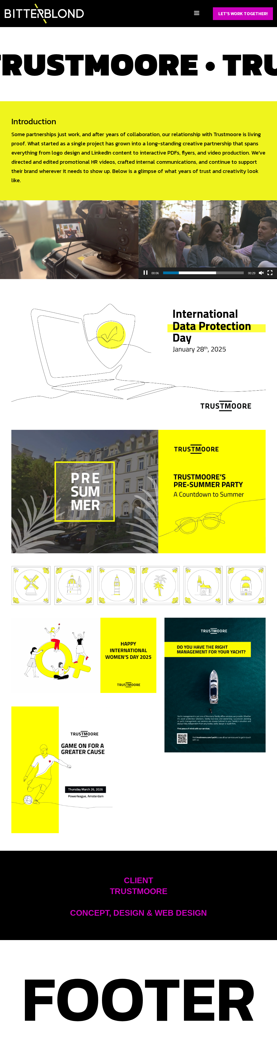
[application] (207, 239)
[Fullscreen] (270, 273)
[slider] (203, 272)
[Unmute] (261, 273)
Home (26, 1037)
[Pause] (145, 273)
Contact (135, 1037)
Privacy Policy (239, 1037)
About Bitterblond (72, 1037)
